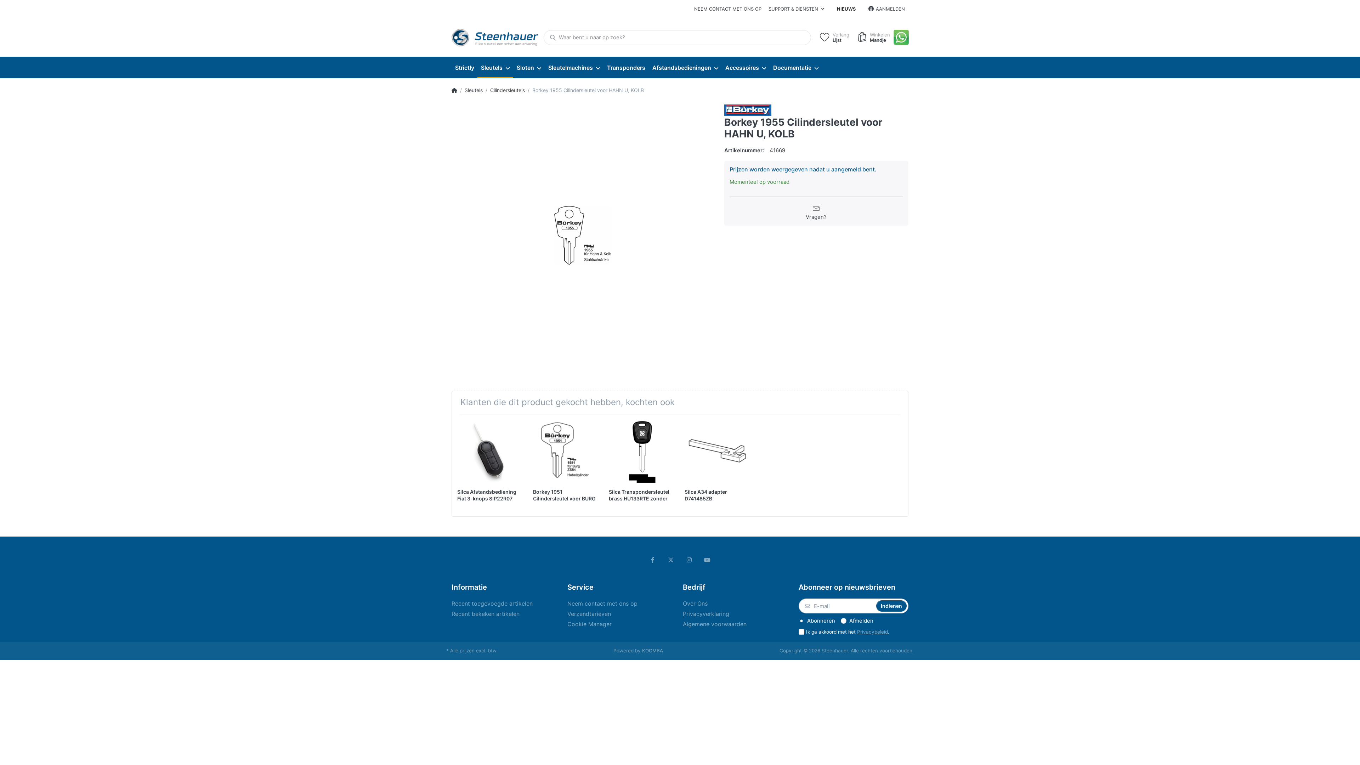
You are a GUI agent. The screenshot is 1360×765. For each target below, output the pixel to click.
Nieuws (846, 9)
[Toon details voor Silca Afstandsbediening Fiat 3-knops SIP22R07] (489, 452)
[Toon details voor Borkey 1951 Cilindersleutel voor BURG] (565, 452)
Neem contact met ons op (727, 9)
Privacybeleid (872, 632)
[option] (583, 235)
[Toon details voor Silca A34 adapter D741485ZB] (717, 452)
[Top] (454, 90)
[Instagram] (689, 560)
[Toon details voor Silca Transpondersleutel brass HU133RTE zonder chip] (641, 452)
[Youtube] (707, 560)
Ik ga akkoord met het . (847, 632)
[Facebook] (653, 560)
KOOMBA (652, 650)
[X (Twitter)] (671, 560)
